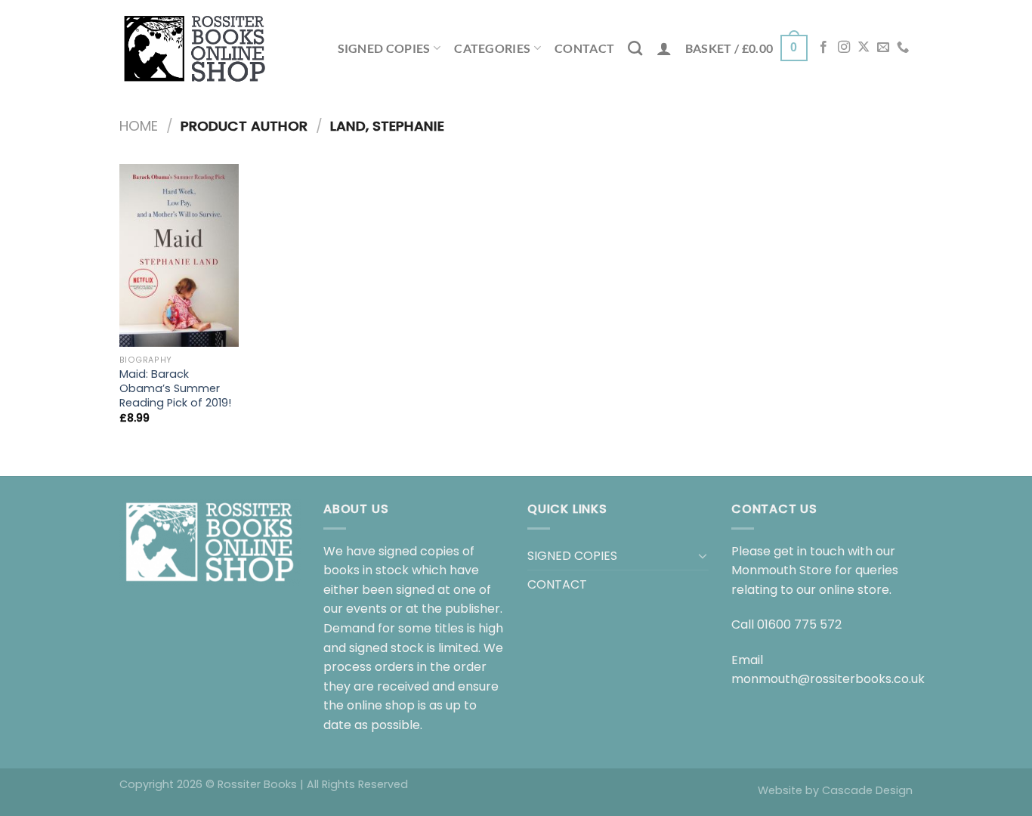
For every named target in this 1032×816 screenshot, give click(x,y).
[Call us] (903, 47)
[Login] (664, 48)
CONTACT (584, 48)
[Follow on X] (863, 47)
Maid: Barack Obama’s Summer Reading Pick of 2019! (175, 388)
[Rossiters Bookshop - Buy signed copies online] (194, 48)
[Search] (635, 48)
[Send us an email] (883, 47)
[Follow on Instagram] (844, 47)
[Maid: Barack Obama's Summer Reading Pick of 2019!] (179, 255)
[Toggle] (703, 555)
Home (138, 125)
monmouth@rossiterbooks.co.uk (828, 679)
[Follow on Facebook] (823, 47)
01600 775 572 (799, 624)
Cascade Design (867, 790)
